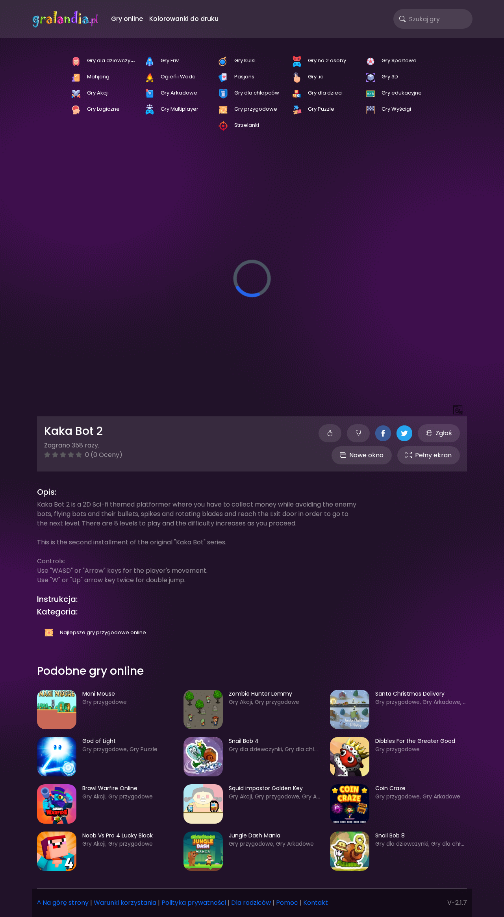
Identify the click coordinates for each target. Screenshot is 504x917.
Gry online (127, 18)
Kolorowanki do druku (184, 18)
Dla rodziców (251, 902)
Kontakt (315, 902)
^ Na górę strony (63, 902)
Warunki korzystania (125, 902)
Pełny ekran (433, 455)
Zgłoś (443, 433)
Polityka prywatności (193, 902)
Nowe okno (366, 455)
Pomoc (287, 902)
